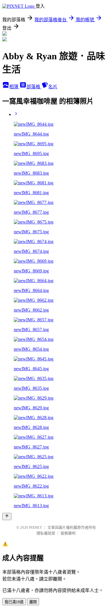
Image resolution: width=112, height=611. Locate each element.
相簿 (14, 86)
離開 (33, 602)
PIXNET (35, 527)
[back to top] (6, 516)
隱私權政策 (45, 533)
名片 (52, 86)
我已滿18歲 (14, 602)
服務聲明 (68, 533)
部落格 (33, 86)
